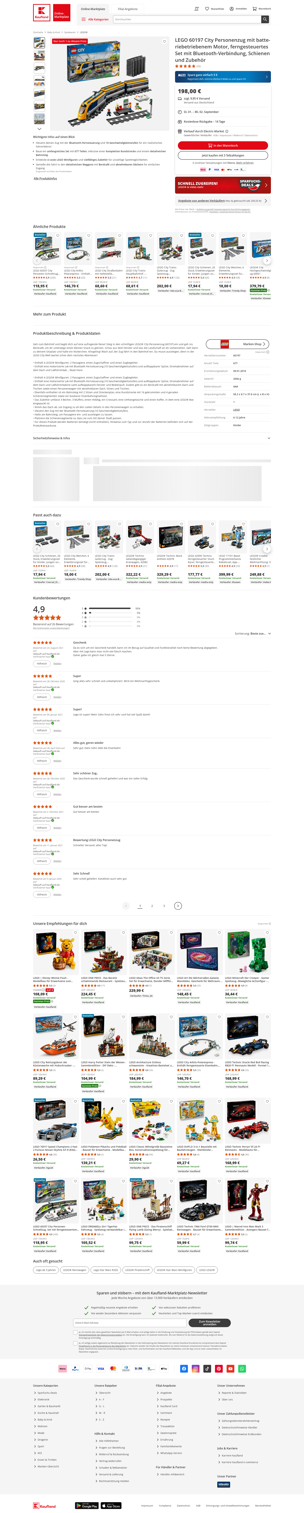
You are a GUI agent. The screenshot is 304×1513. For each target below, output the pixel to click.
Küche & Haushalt (48, 1413)
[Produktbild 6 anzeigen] (39, 106)
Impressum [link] (147, 1505)
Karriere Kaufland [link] (232, 1455)
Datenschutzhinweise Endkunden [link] (241, 1434)
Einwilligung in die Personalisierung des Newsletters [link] (102, 1346)
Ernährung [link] (166, 1439)
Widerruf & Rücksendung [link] (114, 1454)
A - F (101, 1399)
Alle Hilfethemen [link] (109, 1441)
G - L (101, 1406)
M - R (102, 1413)
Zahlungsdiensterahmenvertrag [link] (240, 1420)
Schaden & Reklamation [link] (113, 1467)
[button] (111, 608)
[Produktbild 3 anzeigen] (39, 68)
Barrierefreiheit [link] (263, 1505)
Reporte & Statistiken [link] (234, 1392)
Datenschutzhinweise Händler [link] (239, 1427)
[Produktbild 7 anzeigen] (39, 119)
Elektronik (43, 1399)
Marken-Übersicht (48, 1466)
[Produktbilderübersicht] (39, 83)
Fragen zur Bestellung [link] (112, 1447)
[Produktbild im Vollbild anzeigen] (109, 83)
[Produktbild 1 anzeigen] (39, 42)
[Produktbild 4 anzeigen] (39, 81)
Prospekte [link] (166, 1399)
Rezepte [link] (165, 1419)
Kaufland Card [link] (168, 1406)
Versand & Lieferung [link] (111, 1474)
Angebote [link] (166, 1392)
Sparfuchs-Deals (47, 1392)
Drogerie (43, 1439)
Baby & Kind (45, 1419)
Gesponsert (38, 267)
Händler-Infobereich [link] (172, 1474)
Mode (41, 1433)
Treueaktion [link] (167, 1426)
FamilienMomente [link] (171, 1446)
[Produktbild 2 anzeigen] (39, 55)
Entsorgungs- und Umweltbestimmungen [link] (227, 1505)
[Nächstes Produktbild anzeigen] (39, 129)
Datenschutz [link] (183, 1505)
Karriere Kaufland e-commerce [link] (240, 1462)
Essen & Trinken (47, 1459)
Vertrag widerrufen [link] (110, 1461)
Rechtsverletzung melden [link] (114, 1481)
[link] (127, 9)
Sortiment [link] (166, 1413)
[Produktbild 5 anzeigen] (39, 93)
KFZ (40, 1453)
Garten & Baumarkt (49, 1406)
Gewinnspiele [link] (168, 1433)
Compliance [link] (165, 1505)
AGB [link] (198, 1505)
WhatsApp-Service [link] (171, 1453)
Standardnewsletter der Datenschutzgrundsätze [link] (100, 1334)
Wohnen (43, 1426)
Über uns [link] (227, 1399)
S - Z (101, 1419)
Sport (41, 1446)
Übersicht (104, 1392)
